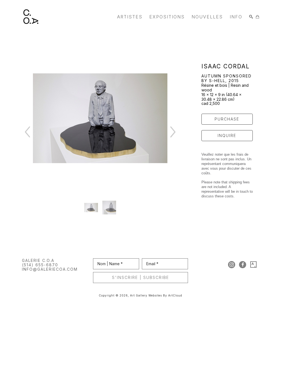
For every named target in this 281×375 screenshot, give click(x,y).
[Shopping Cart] (257, 17)
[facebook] (242, 264)
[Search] (251, 17)
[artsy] (253, 264)
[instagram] (231, 264)
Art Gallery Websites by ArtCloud (156, 295)
